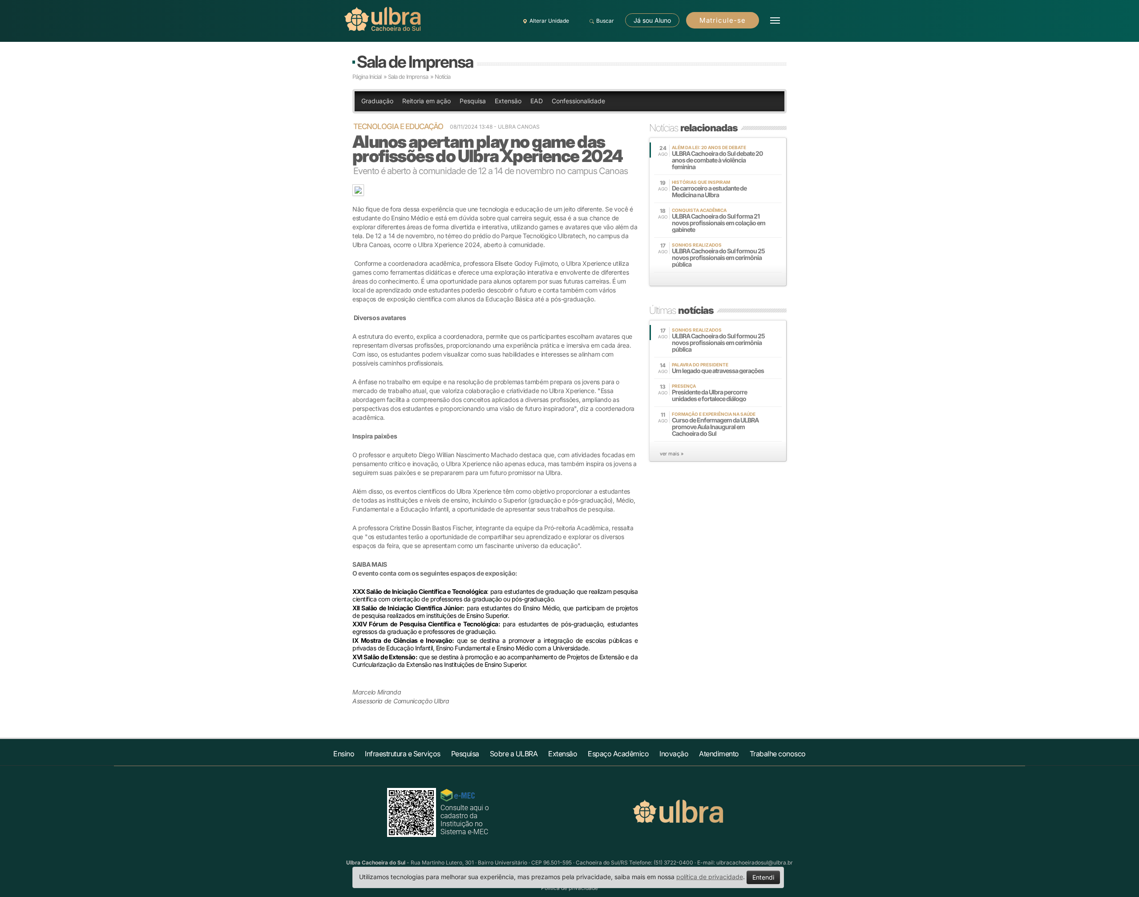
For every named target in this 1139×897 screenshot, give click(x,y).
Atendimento (719, 753)
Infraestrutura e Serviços (402, 753)
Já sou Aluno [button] (652, 20)
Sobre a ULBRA (514, 753)
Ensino (343, 753)
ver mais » (671, 454)
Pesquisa (473, 101)
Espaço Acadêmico (618, 753)
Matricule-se (722, 20)
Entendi (763, 877)
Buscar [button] (605, 20)
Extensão (508, 101)
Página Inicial (366, 76)
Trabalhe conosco (778, 753)
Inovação (673, 753)
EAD (536, 101)
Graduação (377, 101)
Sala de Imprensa (415, 62)
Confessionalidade (578, 101)
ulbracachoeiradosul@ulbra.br (754, 862)
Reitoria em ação (426, 101)
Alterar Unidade (549, 20)
